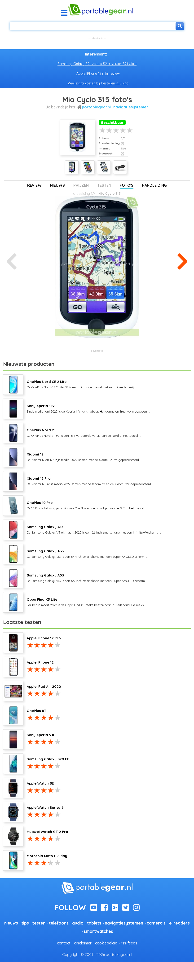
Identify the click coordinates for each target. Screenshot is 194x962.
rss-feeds (129, 943)
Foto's (126, 185)
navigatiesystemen (131, 107)
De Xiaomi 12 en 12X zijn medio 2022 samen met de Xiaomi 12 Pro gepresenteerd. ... (85, 456)
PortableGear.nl (96, 107)
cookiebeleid (106, 943)
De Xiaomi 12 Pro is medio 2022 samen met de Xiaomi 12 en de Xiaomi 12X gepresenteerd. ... (91, 481)
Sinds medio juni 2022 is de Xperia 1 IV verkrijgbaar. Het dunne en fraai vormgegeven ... (88, 408)
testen (38, 922)
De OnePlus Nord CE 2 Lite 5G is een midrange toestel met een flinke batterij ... (82, 384)
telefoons (59, 922)
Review (34, 185)
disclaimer (83, 943)
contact (64, 943)
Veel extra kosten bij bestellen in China (98, 83)
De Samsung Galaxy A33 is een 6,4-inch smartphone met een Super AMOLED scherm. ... (87, 553)
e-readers (179, 922)
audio (78, 922)
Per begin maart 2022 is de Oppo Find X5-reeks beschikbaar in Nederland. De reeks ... (87, 602)
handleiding (154, 185)
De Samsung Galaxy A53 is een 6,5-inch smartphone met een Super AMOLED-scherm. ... (88, 577)
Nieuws (57, 185)
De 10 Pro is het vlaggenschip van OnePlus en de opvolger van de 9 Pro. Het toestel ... (87, 505)
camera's (156, 922)
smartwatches (98, 931)
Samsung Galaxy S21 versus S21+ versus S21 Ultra (97, 64)
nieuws (11, 922)
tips (25, 922)
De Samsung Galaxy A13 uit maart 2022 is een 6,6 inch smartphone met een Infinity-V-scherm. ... (94, 529)
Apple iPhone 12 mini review (98, 73)
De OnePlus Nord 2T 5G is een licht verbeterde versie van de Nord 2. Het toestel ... (84, 432)
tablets (94, 922)
